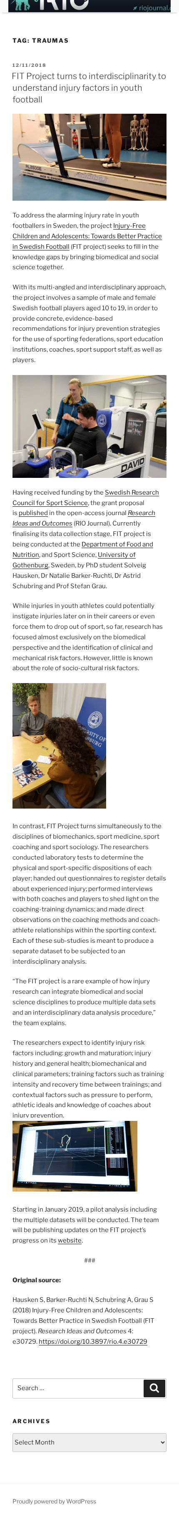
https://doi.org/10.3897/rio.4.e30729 (93, 1341)
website (70, 1240)
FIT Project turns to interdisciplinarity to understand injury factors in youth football (89, 88)
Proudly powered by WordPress (54, 1501)
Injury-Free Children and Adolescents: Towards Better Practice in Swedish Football (87, 236)
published (33, 513)
